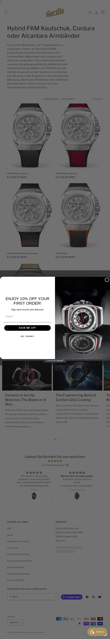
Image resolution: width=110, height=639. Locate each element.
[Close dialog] (107, 279)
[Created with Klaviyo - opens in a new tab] (55, 360)
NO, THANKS (27, 336)
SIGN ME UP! (27, 328)
